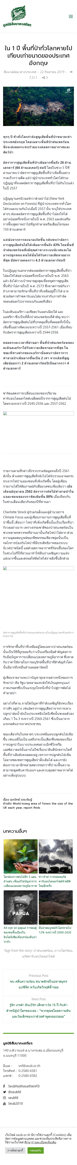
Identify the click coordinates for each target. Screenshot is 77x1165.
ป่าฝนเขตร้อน (43, 950)
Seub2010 (15, 1103)
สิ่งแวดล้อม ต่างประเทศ (20, 72)
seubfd (13, 1098)
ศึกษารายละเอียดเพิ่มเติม (40, 1142)
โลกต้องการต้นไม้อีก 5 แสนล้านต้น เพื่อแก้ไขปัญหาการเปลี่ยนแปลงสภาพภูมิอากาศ (20, 881)
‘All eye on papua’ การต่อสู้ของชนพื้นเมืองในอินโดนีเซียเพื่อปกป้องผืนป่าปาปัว (20, 934)
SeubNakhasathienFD (24, 1086)
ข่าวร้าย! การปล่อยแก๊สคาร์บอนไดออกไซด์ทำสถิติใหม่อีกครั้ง (55, 881)
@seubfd (14, 1092)
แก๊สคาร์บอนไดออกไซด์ (38, 956)
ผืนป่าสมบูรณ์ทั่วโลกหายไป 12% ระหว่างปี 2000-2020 (55, 930)
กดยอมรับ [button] (35, 1150)
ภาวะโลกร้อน (63, 950)
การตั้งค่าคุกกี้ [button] (15, 1150)
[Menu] (71, 16)
